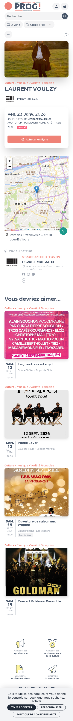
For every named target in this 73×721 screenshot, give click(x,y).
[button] (36, 189)
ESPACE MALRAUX (38, 261)
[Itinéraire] (63, 231)
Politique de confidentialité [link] (36, 714)
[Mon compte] (56, 6)
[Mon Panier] (65, 6)
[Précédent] (8, 34)
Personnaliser (51, 707)
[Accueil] (27, 6)
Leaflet (25, 229)
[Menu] (8, 6)
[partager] (66, 34)
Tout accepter (21, 707)
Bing (38, 229)
